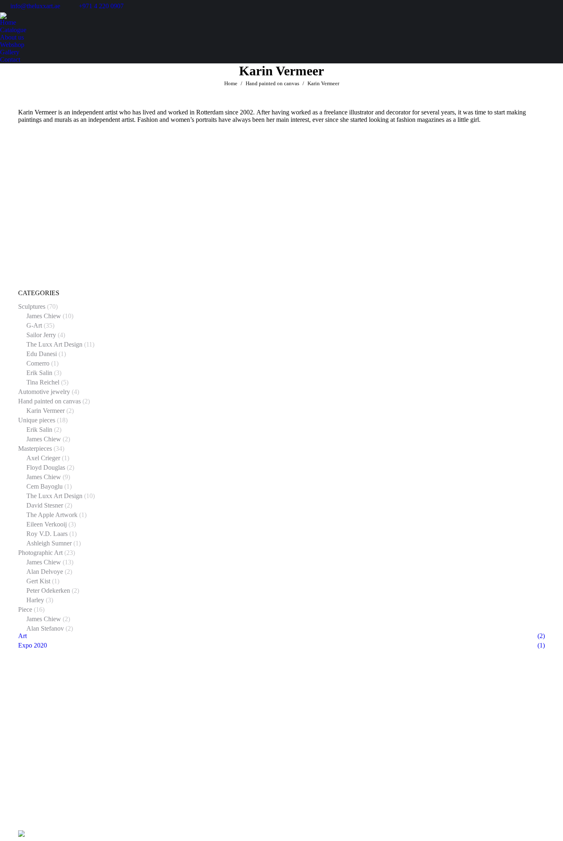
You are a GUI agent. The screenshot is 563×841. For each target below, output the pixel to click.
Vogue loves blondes (281, 285)
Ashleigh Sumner (49, 543)
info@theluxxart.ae (35, 5)
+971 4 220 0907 (101, 5)
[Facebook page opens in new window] (24, 731)
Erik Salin (39, 372)
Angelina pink (104, 285)
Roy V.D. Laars (47, 533)
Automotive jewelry (44, 391)
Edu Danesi (41, 353)
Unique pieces (36, 420)
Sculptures (31, 306)
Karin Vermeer (45, 410)
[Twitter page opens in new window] (36, 731)
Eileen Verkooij (46, 524)
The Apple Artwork (51, 514)
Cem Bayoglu (44, 486)
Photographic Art (40, 552)
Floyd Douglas (45, 467)
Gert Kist (38, 581)
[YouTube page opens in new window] (49, 731)
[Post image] (401, 713)
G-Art (34, 325)
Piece (25, 609)
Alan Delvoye (44, 571)
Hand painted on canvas (49, 401)
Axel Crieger (43, 457)
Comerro (37, 363)
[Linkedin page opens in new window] (61, 731)
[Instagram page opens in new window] (86, 731)
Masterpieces (35, 448)
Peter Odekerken (48, 590)
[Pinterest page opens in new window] (73, 731)
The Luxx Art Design (54, 344)
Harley (35, 599)
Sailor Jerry (41, 334)
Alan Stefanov (45, 628)
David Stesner (44, 505)
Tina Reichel (42, 382)
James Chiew (43, 315)
